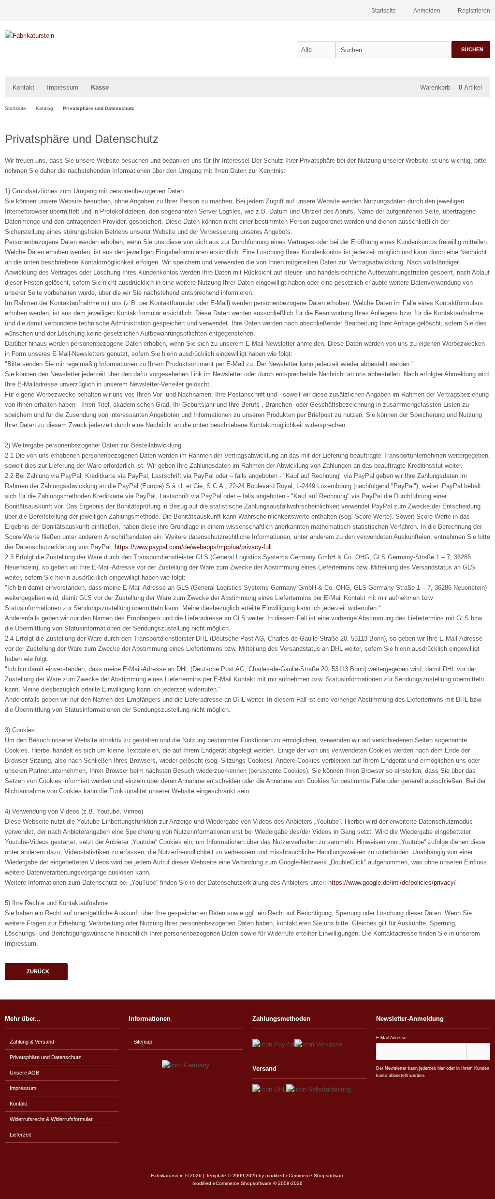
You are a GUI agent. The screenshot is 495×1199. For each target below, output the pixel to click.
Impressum (62, 87)
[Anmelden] (478, 1052)
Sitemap (142, 1042)
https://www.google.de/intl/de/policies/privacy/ (392, 882)
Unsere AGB (24, 1073)
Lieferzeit (20, 1135)
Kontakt (23, 87)
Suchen (470, 49)
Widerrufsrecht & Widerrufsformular (51, 1119)
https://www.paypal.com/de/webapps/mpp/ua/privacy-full (193, 547)
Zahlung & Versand (32, 1042)
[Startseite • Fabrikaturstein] (69, 36)
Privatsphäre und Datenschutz (45, 1057)
